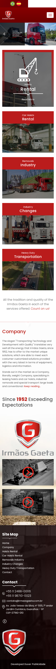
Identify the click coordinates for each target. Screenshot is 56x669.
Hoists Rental (9, 551)
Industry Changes (12, 564)
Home (5, 543)
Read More (28, 99)
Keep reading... (32, 386)
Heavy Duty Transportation (18, 568)
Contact (7, 572)
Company (8, 547)
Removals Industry (13, 559)
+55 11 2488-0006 (18, 591)
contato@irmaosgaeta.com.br (25, 601)
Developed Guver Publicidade (28, 664)
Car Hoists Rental (12, 555)
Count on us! (40, 309)
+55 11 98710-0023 (18, 596)
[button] (4, 34)
